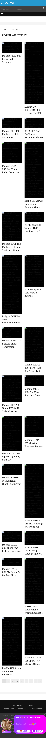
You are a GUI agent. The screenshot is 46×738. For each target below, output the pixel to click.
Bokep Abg (22, 709)
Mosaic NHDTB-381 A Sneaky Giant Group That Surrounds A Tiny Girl (11, 484)
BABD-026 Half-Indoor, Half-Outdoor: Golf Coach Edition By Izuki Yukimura (34, 231)
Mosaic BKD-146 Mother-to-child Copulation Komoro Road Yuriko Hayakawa (11, 137)
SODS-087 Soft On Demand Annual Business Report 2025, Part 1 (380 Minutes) (34, 137)
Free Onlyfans (36, 709)
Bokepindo (31, 705)
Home (4, 30)
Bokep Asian (9, 709)
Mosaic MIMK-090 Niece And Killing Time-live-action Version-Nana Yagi (11, 551)
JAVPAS (8, 3)
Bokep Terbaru (16, 705)
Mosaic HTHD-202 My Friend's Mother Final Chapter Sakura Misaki (11, 575)
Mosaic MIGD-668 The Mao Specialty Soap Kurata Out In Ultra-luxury (32, 395)
